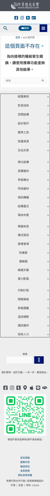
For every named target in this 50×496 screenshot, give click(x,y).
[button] (5, 28)
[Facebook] (16, 18)
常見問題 (25, 457)
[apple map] (31, 387)
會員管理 (25, 470)
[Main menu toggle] (43, 28)
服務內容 (25, 462)
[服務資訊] (34, 18)
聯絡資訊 (25, 466)
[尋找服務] (44, 387)
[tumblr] (28, 18)
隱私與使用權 (25, 475)
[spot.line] (38, 387)
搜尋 (25, 354)
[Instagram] (22, 18)
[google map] (25, 387)
